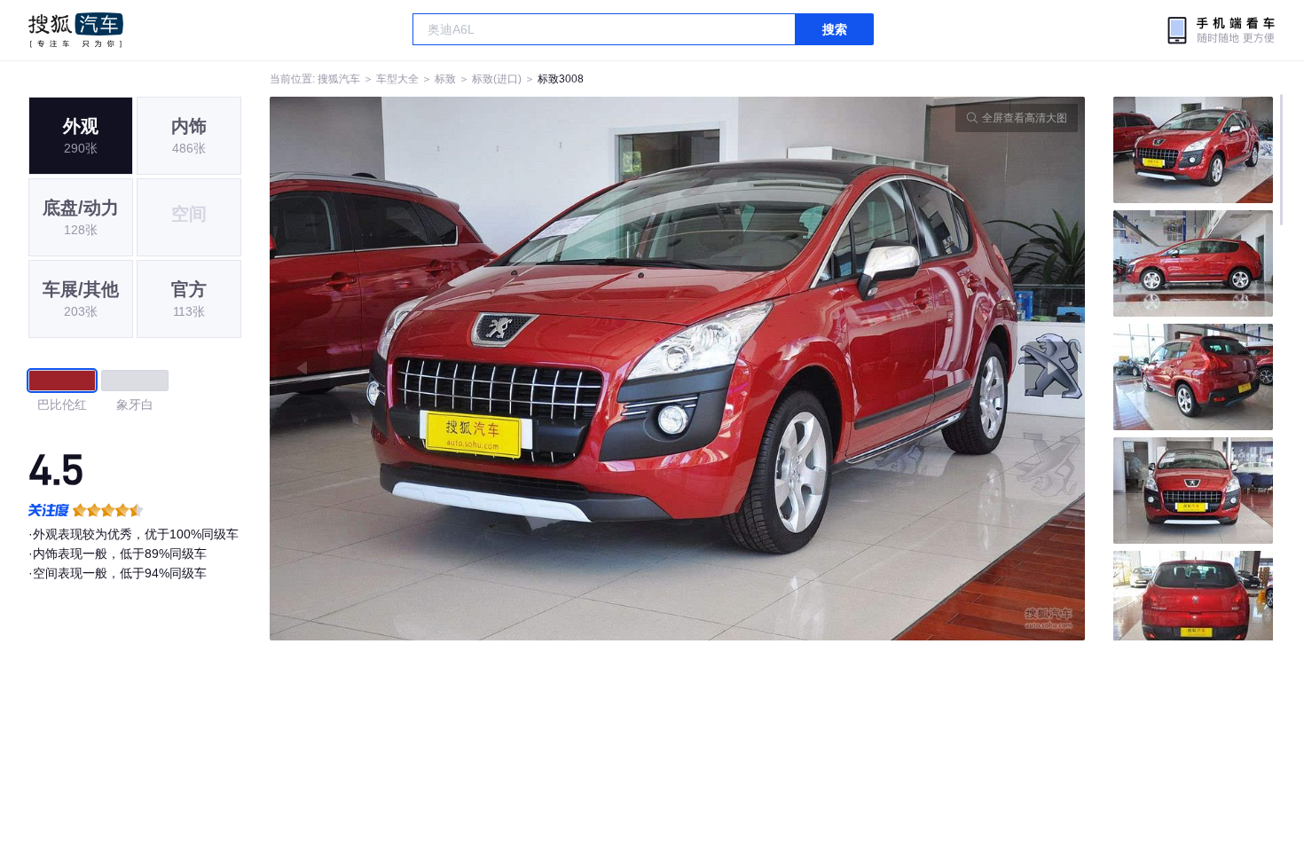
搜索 (834, 29)
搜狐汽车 (75, 30)
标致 (445, 79)
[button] (474, 368)
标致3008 (561, 79)
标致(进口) (497, 79)
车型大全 (397, 79)
